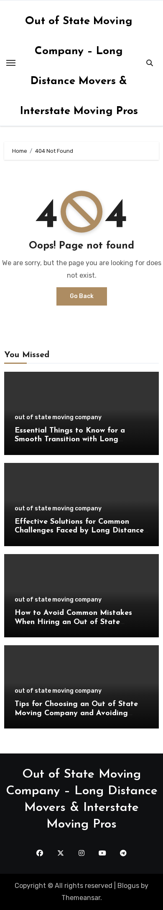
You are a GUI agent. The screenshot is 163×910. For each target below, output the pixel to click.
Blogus (128, 886)
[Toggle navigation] (11, 63)
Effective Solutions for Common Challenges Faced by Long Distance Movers (79, 531)
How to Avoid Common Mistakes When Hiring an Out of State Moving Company (73, 622)
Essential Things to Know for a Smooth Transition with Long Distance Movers (70, 440)
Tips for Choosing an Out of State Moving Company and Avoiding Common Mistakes (76, 713)
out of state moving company (58, 417)
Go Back (82, 296)
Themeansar (80, 898)
